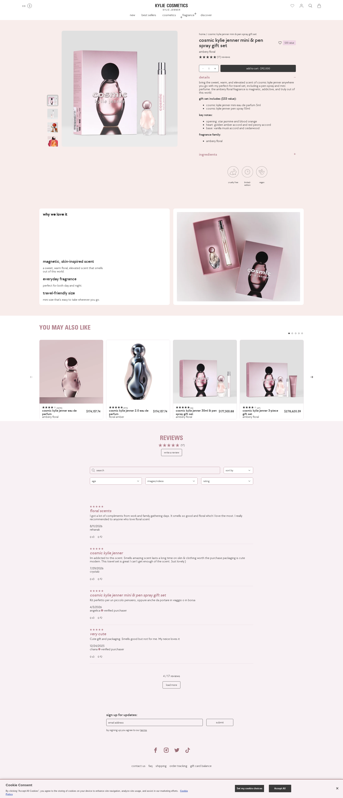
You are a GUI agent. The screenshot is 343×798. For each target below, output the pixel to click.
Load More (171, 685)
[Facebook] (155, 752)
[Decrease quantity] (201, 68)
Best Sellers (148, 15)
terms (143, 730)
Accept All (280, 788)
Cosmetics (169, 15)
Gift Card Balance (201, 766)
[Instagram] (166, 752)
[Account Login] (301, 5)
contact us (138, 766)
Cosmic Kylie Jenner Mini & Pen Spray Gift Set (232, 34)
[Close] (337, 788)
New (132, 15)
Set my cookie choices (249, 788)
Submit (220, 722)
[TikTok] (187, 752)
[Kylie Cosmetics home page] (171, 7)
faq (150, 766)
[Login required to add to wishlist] (280, 43)
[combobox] (238, 470)
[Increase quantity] (216, 68)
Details (204, 77)
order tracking (178, 766)
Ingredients (208, 154)
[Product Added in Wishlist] (292, 6)
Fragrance (188, 15)
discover (206, 15)
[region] (171, 379)
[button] (310, 5)
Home (202, 34)
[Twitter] (176, 752)
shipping (161, 766)
